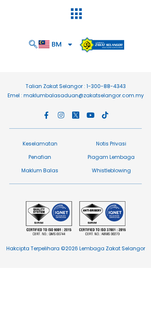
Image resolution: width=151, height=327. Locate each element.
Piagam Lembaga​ (111, 157)
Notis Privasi (111, 143)
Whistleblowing (111, 170)
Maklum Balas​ (39, 170)
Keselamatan (40, 143)
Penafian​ (40, 157)
